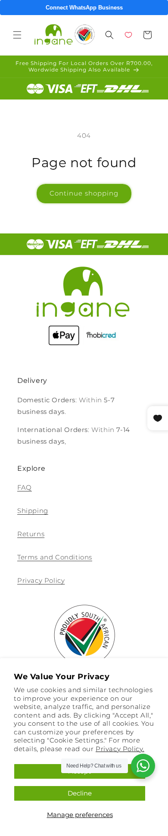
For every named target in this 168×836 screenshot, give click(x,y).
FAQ (24, 487)
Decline (80, 793)
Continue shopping (84, 193)
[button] (17, 34)
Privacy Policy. (120, 749)
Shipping (32, 511)
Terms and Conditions (54, 557)
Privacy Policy (41, 580)
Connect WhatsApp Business (84, 7)
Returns (30, 534)
